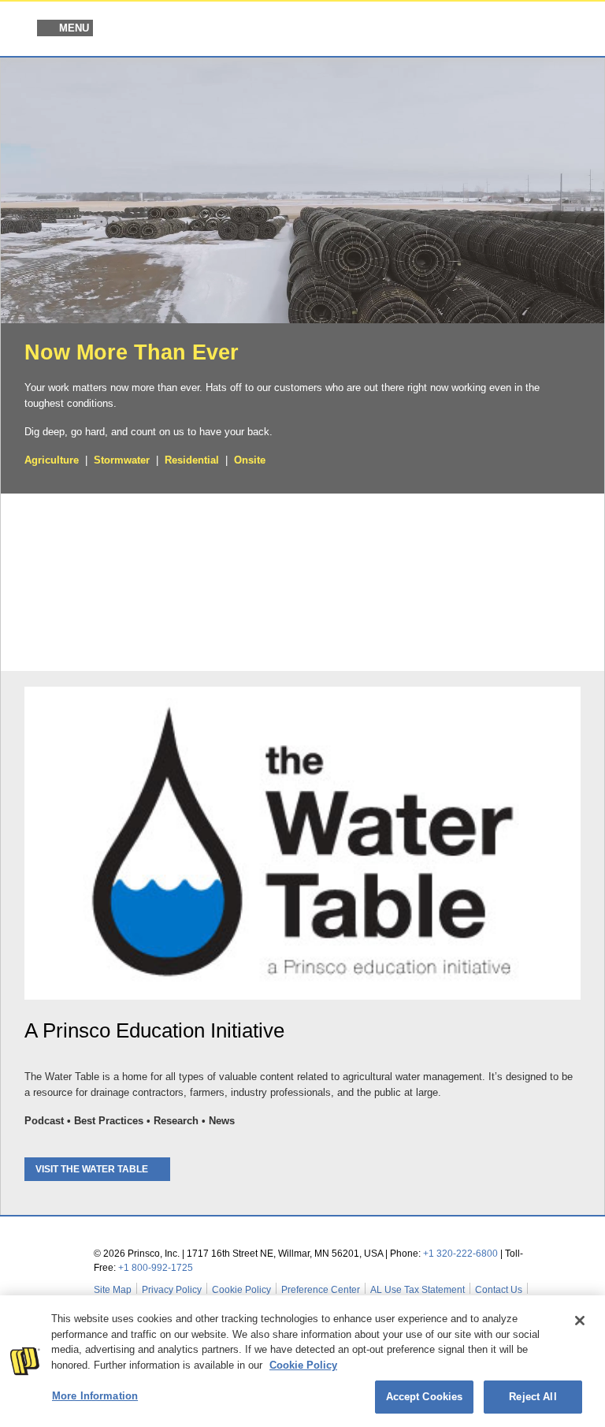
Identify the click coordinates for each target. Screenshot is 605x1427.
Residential (192, 460)
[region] (302, 1361)
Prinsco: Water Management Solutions (493, 30)
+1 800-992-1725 (155, 1267)
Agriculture (51, 460)
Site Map (113, 1289)
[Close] (579, 1320)
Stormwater (122, 460)
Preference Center (320, 1289)
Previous (22, 579)
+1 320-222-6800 (460, 1253)
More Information (95, 1396)
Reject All (532, 1397)
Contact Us (498, 1289)
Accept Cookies (424, 1397)
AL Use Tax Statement (417, 1289)
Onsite (249, 460)
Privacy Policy (172, 1289)
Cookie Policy (241, 1289)
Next (583, 579)
